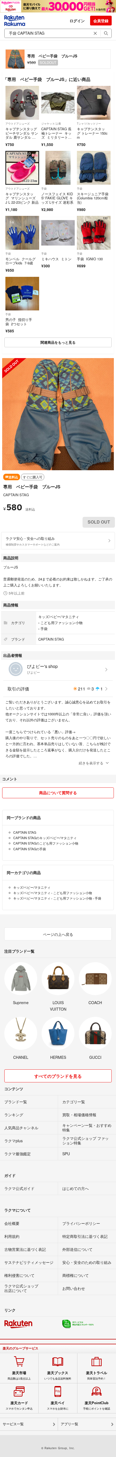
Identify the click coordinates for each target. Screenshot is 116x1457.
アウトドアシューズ (17, 123)
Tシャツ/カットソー (89, 123)
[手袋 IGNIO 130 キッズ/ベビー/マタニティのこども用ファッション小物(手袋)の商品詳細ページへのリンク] (94, 233)
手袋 (44, 188)
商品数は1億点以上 (19, 1375)
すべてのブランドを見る (58, 1076)
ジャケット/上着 (51, 123)
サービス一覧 (13, 1424)
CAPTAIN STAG (16, 494)
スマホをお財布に (58, 1405)
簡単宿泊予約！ (96, 1375)
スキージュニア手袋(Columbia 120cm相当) (92, 198)
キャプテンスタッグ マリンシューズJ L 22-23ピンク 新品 (22, 198)
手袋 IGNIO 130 (90, 258)
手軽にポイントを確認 (96, 1405)
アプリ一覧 (69, 1424)
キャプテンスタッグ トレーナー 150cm (92, 133)
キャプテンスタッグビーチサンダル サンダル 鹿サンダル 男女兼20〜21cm (21, 135)
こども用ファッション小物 (61, 622)
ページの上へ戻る (58, 934)
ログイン (77, 20)
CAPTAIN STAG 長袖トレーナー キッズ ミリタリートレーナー (56, 135)
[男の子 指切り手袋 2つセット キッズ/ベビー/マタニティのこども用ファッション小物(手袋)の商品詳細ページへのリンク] (22, 294)
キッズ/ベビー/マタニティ (58, 616)
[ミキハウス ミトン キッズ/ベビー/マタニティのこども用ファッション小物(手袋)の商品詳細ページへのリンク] (58, 233)
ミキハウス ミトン (56, 258)
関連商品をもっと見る (58, 342)
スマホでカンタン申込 (19, 1405)
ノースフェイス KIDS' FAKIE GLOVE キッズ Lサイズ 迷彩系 (57, 198)
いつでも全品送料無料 (57, 1375)
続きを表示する (91, 762)
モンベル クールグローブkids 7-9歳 (20, 261)
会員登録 (100, 20)
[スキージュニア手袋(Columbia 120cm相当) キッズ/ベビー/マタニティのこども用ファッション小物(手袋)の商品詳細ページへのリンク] (94, 168)
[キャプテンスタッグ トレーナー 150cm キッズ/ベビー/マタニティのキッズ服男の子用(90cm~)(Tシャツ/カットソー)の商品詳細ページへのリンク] (94, 103)
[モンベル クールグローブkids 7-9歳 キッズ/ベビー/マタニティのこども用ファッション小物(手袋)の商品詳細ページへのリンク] (22, 233)
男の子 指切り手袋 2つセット (18, 321)
